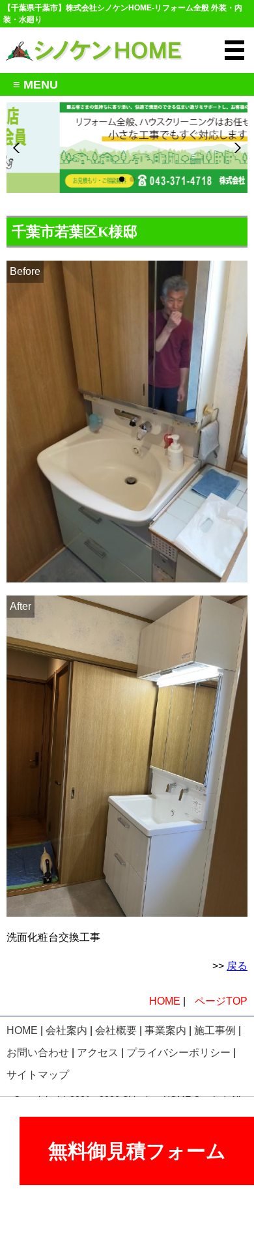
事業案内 (165, 1030)
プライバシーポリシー (178, 1052)
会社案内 (66, 1030)
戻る (237, 965)
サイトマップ (38, 1074)
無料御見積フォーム (137, 1151)
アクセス (98, 1052)
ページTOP (221, 1001)
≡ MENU (32, 84)
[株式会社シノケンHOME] (94, 43)
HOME (164, 1001)
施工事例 (215, 1030)
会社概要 (116, 1030)
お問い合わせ (38, 1052)
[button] (121, 179)
